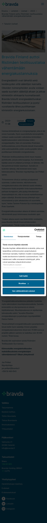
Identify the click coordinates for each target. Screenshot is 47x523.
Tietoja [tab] (38, 236)
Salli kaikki (23, 276)
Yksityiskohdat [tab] (23, 236)
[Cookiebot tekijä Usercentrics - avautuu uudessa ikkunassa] (34, 230)
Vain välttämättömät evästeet (23, 291)
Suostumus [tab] (8, 236)
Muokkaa (22, 283)
